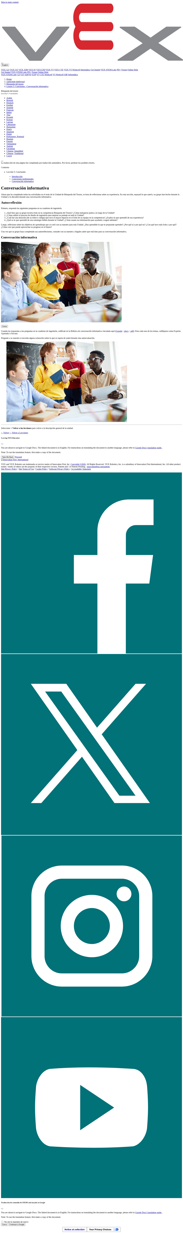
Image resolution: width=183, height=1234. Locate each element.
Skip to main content (9, 2)
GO (22, 74)
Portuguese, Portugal (15, 136)
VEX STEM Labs (108, 70)
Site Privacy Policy (9, 469)
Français (10, 110)
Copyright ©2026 (78, 464)
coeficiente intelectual (15, 81)
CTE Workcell (46, 74)
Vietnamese (11, 144)
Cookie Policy (42, 469)
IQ (30, 74)
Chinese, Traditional (14, 153)
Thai (8, 115)
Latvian (9, 122)
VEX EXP (40, 70)
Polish (9, 134)
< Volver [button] (5, 433)
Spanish (9, 107)
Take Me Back (7, 457)
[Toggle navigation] (2, 63)
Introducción (17, 176)
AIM (27, 74)
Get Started (95, 70)
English (9, 105)
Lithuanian (11, 124)
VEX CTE (59, 70)
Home (9, 79)
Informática (85, 70)
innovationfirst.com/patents (98, 466)
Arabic (9, 98)
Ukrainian (10, 148)
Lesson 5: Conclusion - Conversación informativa (27, 86)
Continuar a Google (16, 1225)
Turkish (9, 146)
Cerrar (4, 326)
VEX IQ (32, 70)
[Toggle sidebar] (2, 161)
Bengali (9, 100)
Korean (9, 120)
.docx (126, 331)
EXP (34, 74)
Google (119, 331)
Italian (9, 112)
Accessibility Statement (81, 469)
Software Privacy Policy (59, 469)
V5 (38, 74)
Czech (9, 156)
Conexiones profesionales (22, 179)
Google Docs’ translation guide (148, 448)
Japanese (10, 132)
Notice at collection (75, 1229)
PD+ (119, 70)
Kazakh (9, 117)
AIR (66, 74)
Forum (124, 70)
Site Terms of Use (26, 469)
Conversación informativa (23, 181)
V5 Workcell (58, 74)
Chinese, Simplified (14, 151)
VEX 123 (5, 70)
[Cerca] (2, 1208)
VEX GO (14, 70)
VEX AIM (23, 70)
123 (18, 74)
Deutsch (9, 103)
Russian (9, 139)
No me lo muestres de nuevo (16, 1222)
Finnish (9, 141)
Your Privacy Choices (100, 1229)
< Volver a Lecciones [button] (19, 433)
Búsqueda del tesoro (15, 84)
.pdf (131, 331)
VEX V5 (50, 70)
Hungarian (10, 127)
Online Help (133, 70)
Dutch (9, 129)
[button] (91, 653)
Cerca (4, 1225)
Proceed (18, 457)
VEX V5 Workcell (72, 70)
